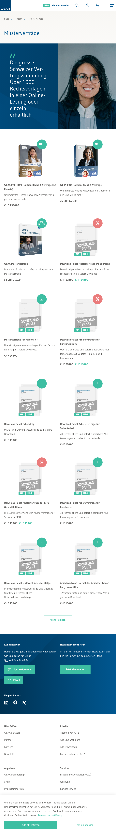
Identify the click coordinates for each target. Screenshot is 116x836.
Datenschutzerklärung (50, 815)
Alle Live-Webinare (70, 739)
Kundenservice (68, 788)
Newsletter (10, 754)
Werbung (65, 781)
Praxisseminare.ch (14, 788)
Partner (8, 739)
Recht (19, 18)
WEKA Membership (14, 774)
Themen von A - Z (69, 732)
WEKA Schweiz (12, 732)
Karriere (8, 746)
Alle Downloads (68, 746)
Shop (6, 18)
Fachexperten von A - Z (72, 754)
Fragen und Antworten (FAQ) (75, 774)
